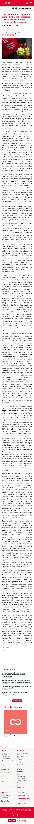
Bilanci (19, 785)
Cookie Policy (21, 776)
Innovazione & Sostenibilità (6, 754)
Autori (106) (20, 762)
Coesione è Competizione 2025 (14, 735)
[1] (25, 183)
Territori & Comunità (7, 760)
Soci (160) (19, 759)
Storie (2, 776)
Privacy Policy (21, 778)
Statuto (19, 782)
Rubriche (3, 779)
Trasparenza (20, 787)
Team (18, 774)
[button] (27, 35)
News (2, 781)
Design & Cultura (6, 756)
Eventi (21, 793)
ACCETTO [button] (12, 821)
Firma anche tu (22, 803)
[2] (17, 211)
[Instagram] (10, 36)
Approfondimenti (25, 8)
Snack (2, 774)
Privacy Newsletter (22, 780)
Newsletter (5, 801)
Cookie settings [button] (21, 821)
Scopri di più (17, 700)
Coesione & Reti (6, 758)
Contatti (3, 793)
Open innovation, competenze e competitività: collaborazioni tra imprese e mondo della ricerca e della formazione (17, 18)
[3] (25, 239)
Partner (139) (20, 764)
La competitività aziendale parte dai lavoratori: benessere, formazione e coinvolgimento (13, 674)
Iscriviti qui (3, 804)
